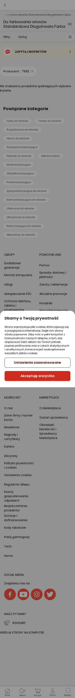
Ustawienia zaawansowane (37, 362)
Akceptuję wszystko (37, 376)
